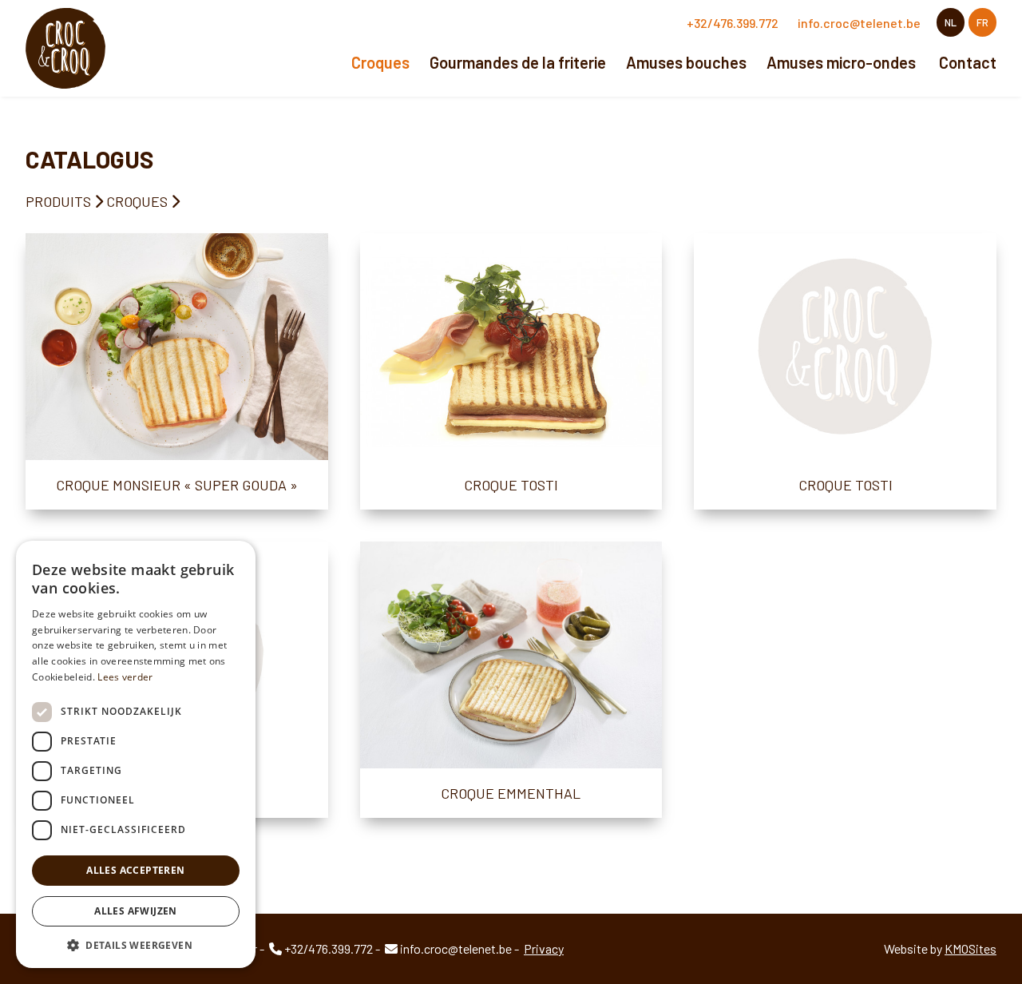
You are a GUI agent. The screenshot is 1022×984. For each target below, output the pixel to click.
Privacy (544, 948)
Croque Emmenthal (510, 793)
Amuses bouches (686, 62)
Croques (380, 62)
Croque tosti (511, 485)
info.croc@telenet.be (859, 22)
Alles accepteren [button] (135, 870)
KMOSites (970, 948)
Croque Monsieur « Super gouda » (177, 485)
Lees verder (125, 677)
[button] (136, 944)
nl (951, 22)
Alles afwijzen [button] (135, 911)
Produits (58, 201)
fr (982, 22)
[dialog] (136, 754)
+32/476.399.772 (732, 22)
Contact (967, 62)
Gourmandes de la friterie (518, 62)
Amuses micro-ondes (841, 62)
